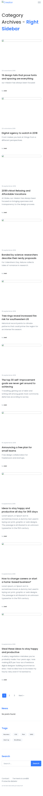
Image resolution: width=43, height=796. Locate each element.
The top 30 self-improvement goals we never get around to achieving (18, 383)
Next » (21, 695)
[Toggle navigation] (39, 2)
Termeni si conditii (20, 778)
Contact (5, 778)
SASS (31, 734)
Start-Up (6, 740)
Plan (23, 734)
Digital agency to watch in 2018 (19, 133)
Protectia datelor (9, 781)
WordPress (17, 740)
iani (5, 91)
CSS (15, 734)
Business (6, 734)
